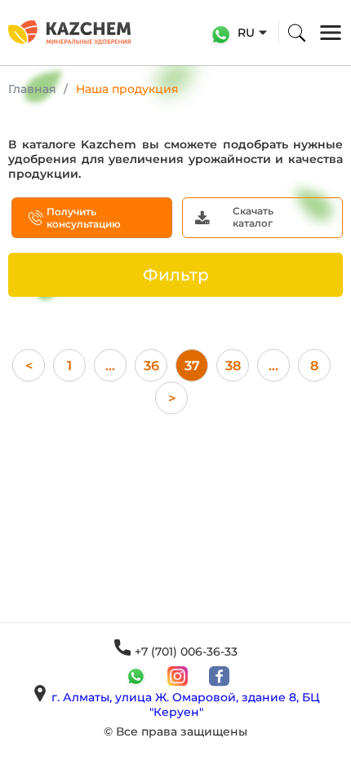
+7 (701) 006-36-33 (186, 651)
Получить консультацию (84, 217)
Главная (32, 89)
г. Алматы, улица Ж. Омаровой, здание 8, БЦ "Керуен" (185, 704)
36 (151, 365)
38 (233, 365)
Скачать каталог (253, 217)
